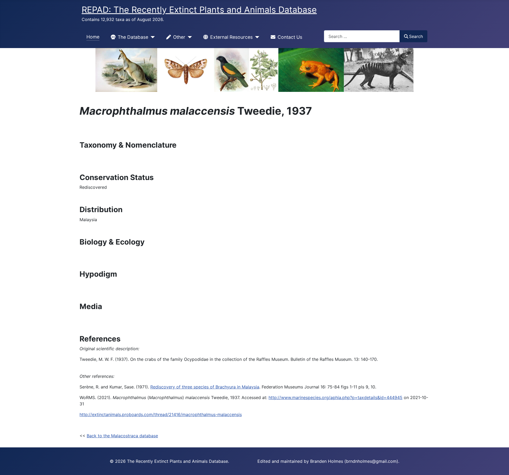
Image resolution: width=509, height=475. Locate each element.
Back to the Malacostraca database (122, 435)
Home (92, 37)
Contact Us (290, 37)
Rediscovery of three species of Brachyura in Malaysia (204, 387)
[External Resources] (256, 37)
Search (416, 36)
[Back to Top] (500, 465)
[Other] (188, 37)
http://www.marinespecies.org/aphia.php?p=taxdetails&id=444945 (335, 397)
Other (179, 37)
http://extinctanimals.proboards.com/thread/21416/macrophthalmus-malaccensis (161, 414)
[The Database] (151, 37)
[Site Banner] (254, 70)
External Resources (231, 37)
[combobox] (362, 36)
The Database (133, 37)
